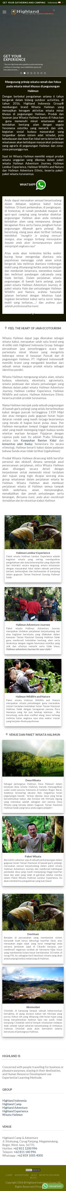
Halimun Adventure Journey (32, 163)
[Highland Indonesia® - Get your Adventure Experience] (33, 12)
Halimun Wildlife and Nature (45, 167)
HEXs (34, 1175)
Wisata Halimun (12, 1114)
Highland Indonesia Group (42, 103)
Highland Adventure (15, 1107)
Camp (9, 1175)
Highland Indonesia (14, 1100)
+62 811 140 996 (25, 1152)
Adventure (22, 1175)
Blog (33, 1177)
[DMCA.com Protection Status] (33, 1169)
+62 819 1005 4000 (30, 1155)
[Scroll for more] (33, 314)
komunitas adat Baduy (17, 444)
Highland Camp (11, 1104)
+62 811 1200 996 (25, 1148)
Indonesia (52, 2)
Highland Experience (15, 1111)
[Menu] (4, 12)
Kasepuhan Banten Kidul (38, 440)
